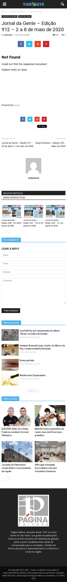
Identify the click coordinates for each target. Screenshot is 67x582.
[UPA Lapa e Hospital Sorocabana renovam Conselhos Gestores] (50, 451)
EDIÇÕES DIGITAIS (9, 16)
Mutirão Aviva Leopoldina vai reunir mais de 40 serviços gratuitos (49, 432)
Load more (32, 390)
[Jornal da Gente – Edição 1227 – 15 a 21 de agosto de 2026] (33, 211)
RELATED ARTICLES (13, 193)
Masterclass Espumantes (32, 375)
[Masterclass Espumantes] (10, 380)
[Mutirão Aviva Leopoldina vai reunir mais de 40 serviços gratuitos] (50, 415)
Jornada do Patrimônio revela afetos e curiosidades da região (16, 468)
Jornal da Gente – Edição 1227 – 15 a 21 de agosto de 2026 (33, 223)
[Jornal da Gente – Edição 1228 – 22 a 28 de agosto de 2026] (12, 211)
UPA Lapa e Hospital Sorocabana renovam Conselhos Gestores (46, 468)
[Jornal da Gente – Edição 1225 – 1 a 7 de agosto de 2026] (55, 211)
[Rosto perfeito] (10, 365)
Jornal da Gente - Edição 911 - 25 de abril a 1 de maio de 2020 (17, 145)
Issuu (17, 105)
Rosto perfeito (27, 360)
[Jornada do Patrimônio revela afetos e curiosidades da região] (17, 451)
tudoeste (8, 35)
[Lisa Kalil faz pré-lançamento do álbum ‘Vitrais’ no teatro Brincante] (10, 335)
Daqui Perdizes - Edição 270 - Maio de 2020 (50, 145)
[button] (62, 4)
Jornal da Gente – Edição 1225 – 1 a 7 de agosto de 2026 (54, 223)
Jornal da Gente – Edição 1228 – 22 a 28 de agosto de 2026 (11, 223)
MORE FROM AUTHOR (14, 197)
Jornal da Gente (25, 16)
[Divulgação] (10, 350)
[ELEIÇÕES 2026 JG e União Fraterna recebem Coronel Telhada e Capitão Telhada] (17, 415)
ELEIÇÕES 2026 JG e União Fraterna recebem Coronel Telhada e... (15, 432)
